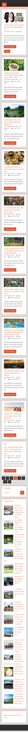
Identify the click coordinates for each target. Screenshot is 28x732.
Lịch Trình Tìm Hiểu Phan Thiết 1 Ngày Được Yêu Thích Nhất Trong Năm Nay (13, 450)
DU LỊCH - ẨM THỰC (15, 175)
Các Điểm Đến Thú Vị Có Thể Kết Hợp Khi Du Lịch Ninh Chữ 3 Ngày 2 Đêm (19, 698)
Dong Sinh (6, 81)
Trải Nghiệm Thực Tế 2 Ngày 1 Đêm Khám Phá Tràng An (12, 122)
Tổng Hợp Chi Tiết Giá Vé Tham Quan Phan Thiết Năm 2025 (13, 416)
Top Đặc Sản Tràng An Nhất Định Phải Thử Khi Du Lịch (14, 169)
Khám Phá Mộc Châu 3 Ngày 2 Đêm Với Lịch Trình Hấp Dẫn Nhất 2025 (19, 568)
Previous (5, 51)
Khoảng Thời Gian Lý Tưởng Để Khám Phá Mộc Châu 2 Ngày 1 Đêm (13, 75)
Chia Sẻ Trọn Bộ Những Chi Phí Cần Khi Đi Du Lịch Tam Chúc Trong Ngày (19, 619)
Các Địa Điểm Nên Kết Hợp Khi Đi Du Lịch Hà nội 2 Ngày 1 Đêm (13, 210)
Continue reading (9, 46)
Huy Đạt (19, 31)
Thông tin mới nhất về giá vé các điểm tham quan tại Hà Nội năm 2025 (14, 250)
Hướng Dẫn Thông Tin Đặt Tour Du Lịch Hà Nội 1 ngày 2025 (14, 291)
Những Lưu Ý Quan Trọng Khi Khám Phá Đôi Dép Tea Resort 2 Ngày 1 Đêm (14, 332)
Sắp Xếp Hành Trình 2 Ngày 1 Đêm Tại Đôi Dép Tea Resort (14, 373)
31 (5, 482)
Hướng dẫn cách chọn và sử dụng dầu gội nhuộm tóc (14, 27)
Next (8, 51)
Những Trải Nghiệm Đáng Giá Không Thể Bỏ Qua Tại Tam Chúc (19, 606)
